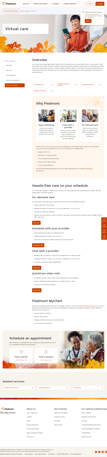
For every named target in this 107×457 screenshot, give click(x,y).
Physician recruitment (89, 417)
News (28, 421)
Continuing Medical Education (91, 425)
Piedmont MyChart (12, 85)
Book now (36, 290)
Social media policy (62, 454)
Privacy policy (29, 454)
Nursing (84, 421)
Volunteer (57, 421)
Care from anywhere (12, 80)
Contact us (30, 437)
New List (9, 70)
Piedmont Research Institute (91, 429)
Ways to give (58, 425)
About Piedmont (32, 413)
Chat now (36, 268)
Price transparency (75, 454)
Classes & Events (59, 417)
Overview (9, 65)
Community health (33, 429)
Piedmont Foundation (61, 413)
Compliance (51, 454)
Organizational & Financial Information (11, 454)
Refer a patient (86, 413)
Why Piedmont (10, 75)
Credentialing (86, 433)
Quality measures (32, 425)
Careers (29, 417)
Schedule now (38, 245)
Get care (36, 223)
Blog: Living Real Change (34, 433)
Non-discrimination (40, 454)
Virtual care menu (12, 11)
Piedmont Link (86, 437)
